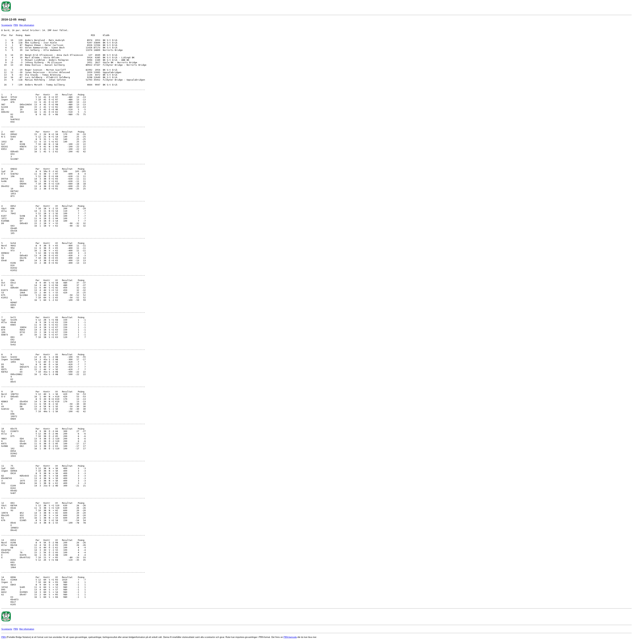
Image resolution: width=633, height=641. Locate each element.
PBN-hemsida (290, 637)
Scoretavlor (6, 25)
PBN (16, 25)
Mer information (26, 25)
